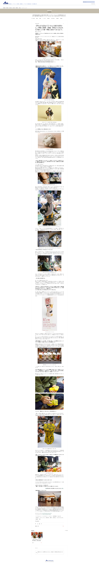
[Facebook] (91, 3)
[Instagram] (94, 3)
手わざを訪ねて (53, 18)
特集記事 (48, 18)
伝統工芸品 (54, 517)
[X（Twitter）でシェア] (37, 523)
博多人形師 (47, 517)
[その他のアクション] (63, 23)
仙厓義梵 (37, 519)
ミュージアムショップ (38, 516)
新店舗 (40, 18)
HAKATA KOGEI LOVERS (60, 517)
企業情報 (61, 18)
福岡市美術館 (54, 516)
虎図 (39, 519)
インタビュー (50, 516)
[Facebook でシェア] (35, 523)
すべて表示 (66, 530)
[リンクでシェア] (41, 523)
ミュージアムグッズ (44, 516)
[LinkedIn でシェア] (39, 523)
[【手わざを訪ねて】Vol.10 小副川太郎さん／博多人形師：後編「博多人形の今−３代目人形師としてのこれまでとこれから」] (37, 535)
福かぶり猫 (59, 516)
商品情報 (57, 18)
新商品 (37, 18)
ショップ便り (44, 18)
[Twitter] (92, 3)
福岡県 (51, 517)
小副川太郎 (37, 517)
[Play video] (49, 384)
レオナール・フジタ (42, 517)
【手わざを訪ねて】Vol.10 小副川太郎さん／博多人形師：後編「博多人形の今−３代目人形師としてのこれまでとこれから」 (36, 540)
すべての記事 (33, 18)
